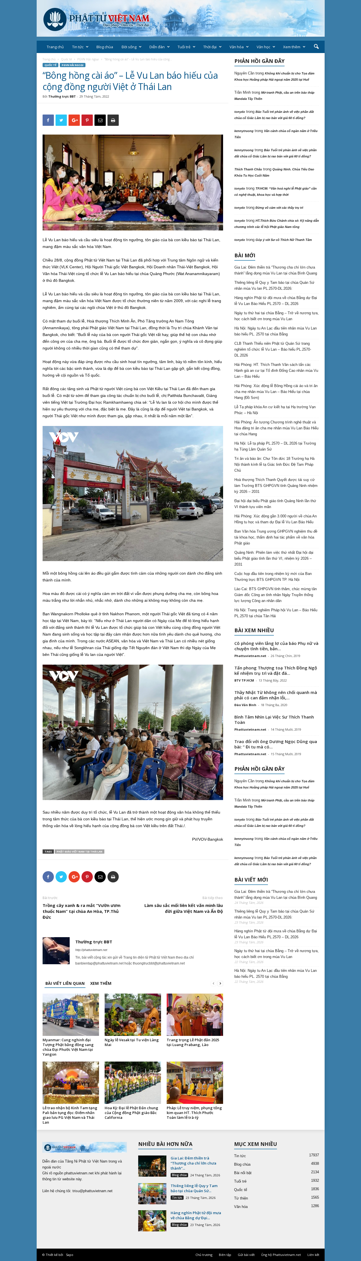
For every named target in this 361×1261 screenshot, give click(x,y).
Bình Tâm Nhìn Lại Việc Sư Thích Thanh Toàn (274, 719)
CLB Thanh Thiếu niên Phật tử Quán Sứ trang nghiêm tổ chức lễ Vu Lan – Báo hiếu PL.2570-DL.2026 (272, 349)
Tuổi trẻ (184, 46)
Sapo (69, 1255)
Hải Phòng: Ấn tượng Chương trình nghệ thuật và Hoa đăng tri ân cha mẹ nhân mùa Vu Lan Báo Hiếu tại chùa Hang (276, 428)
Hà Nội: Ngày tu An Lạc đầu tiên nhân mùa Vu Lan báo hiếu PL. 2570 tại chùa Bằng (275, 331)
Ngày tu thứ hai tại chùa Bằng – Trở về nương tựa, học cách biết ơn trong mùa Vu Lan (276, 316)
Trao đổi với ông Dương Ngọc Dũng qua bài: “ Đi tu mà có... (275, 744)
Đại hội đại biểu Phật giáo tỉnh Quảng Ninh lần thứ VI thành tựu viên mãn (275, 504)
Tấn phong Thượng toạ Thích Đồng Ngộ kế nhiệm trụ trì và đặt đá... (275, 670)
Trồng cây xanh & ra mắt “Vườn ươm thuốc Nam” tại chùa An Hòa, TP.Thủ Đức (81, 911)
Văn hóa (237, 46)
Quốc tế (66, 59)
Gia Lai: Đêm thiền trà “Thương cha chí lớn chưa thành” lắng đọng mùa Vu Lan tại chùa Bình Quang (275, 270)
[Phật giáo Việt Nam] (181, 18)
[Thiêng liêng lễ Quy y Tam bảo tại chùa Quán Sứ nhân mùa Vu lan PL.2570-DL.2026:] (152, 1193)
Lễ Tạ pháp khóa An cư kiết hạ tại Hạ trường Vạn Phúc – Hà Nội (275, 410)
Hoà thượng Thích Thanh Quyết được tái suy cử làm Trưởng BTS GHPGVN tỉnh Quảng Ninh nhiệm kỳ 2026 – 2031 (276, 486)
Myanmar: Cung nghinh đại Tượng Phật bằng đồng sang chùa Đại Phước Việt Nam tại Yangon (68, 1047)
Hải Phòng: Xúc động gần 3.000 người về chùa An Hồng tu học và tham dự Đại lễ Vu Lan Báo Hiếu (275, 519)
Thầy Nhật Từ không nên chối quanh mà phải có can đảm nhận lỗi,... (275, 694)
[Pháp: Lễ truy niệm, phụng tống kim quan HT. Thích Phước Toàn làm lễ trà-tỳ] (195, 1083)
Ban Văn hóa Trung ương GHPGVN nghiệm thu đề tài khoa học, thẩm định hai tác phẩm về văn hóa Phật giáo (275, 537)
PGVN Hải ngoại (88, 59)
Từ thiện (241, 1198)
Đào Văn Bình (245, 705)
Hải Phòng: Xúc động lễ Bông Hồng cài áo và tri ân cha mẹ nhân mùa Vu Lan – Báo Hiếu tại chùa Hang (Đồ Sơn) (276, 392)
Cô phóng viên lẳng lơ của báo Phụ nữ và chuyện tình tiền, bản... (276, 645)
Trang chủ (55, 46)
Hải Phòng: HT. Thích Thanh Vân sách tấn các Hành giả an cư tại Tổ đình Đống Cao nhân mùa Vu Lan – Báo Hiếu (276, 371)
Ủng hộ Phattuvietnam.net (281, 1255)
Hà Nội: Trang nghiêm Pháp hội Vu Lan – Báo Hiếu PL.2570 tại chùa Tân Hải (275, 613)
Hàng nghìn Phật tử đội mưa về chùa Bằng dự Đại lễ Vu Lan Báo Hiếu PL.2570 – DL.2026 (275, 301)
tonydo (239, 111)
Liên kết (313, 1255)
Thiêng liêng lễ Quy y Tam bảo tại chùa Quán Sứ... (194, 1188)
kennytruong (244, 131)
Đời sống (129, 46)
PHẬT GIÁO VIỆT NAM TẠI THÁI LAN (79, 851)
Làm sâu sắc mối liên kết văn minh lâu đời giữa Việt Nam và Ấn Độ (183, 908)
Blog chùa (104, 46)
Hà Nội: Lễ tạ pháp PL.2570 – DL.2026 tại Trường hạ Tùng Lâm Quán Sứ (275, 446)
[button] (316, 47)
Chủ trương (203, 1255)
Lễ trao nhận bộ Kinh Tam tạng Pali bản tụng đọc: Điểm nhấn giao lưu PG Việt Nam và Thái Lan (70, 1115)
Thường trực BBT (62, 96)
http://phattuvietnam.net (91, 950)
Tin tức (77, 46)
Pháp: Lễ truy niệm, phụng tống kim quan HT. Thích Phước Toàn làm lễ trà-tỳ (194, 1112)
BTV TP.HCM (244, 680)
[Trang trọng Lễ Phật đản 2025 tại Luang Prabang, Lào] (195, 1015)
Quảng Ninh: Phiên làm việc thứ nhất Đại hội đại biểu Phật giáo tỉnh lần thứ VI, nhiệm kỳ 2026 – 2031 (273, 558)
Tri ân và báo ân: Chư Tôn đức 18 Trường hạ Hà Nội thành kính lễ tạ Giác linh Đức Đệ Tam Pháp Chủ (274, 464)
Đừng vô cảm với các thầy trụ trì (279, 207)
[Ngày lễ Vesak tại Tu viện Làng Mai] (133, 1015)
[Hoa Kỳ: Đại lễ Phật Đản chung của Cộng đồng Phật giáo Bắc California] (133, 1083)
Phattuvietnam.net (250, 656)
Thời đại (210, 46)
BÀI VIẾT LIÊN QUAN (65, 983)
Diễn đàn (157, 46)
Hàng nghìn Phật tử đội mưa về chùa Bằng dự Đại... (196, 1215)
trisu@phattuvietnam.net (92, 1191)
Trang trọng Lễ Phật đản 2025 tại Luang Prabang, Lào (193, 1042)
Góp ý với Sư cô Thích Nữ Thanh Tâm (284, 239)
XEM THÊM (100, 983)
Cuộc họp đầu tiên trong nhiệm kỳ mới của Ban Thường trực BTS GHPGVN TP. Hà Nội (273, 577)
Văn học (263, 46)
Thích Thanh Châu (248, 169)
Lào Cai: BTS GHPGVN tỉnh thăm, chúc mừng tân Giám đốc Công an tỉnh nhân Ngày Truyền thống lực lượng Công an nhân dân (275, 595)
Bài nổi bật (243, 1173)
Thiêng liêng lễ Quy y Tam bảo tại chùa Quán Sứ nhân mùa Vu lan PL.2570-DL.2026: (274, 285)
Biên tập (225, 1255)
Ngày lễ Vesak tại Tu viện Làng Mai (132, 1042)
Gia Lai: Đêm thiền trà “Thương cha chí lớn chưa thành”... (193, 1163)
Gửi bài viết (246, 1255)
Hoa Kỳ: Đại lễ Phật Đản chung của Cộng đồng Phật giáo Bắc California (131, 1112)
